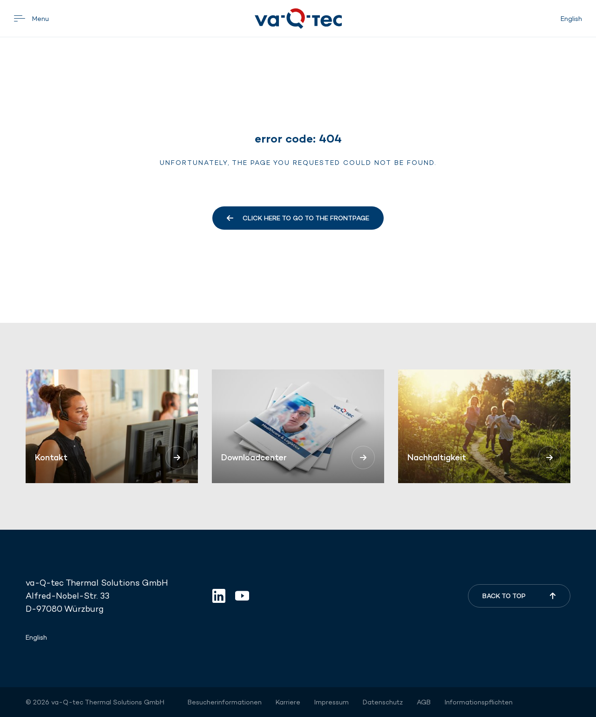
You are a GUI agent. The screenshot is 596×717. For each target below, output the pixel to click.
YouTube (242, 596)
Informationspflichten (479, 702)
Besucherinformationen (225, 702)
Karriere (288, 702)
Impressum (331, 702)
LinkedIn (219, 596)
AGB (424, 702)
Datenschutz (383, 702)
